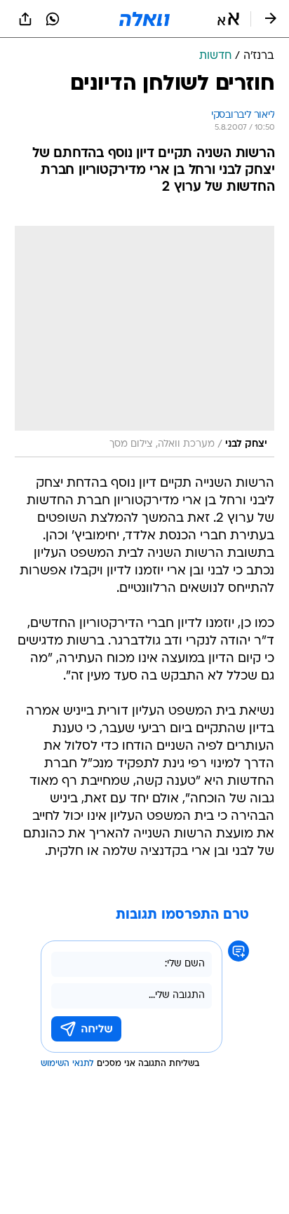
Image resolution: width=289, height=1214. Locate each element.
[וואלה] (144, 19)
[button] (228, 19)
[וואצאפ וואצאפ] (53, 19)
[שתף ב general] (25, 19)
